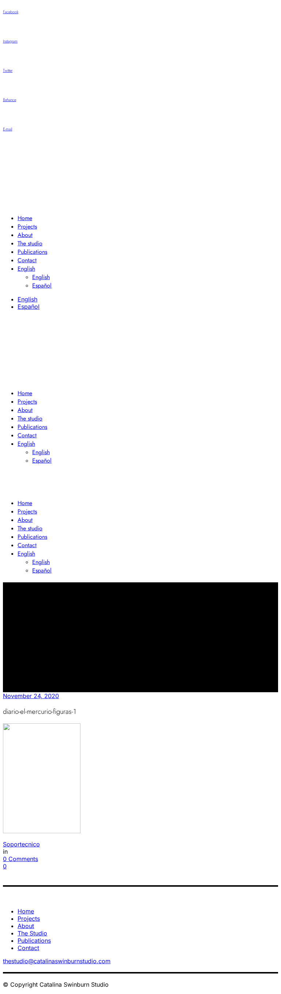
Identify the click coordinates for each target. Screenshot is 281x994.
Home (26, 911)
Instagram (10, 41)
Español (29, 306)
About (26, 926)
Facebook (10, 12)
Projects (29, 918)
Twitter (7, 70)
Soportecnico (21, 844)
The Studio (32, 933)
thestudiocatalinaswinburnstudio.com (56, 961)
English (27, 299)
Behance (9, 100)
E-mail (7, 129)
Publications (34, 940)
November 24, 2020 (31, 696)
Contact (28, 948)
